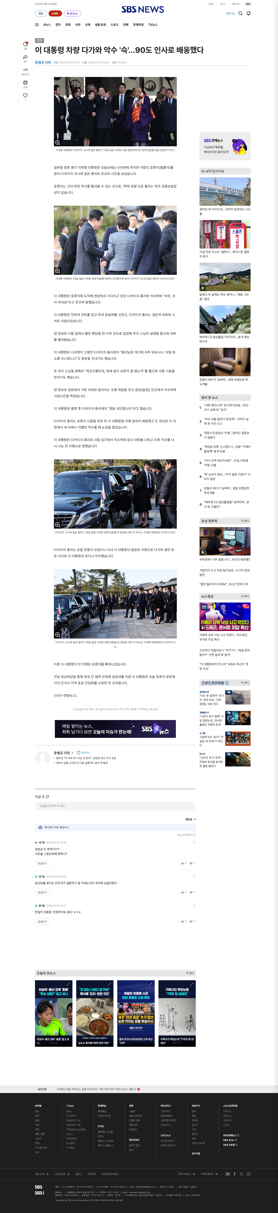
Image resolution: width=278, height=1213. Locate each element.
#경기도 (230, 13)
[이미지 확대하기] (57, 142)
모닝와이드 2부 (73, 1125)
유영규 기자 (62, 753)
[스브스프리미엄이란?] (228, 682)
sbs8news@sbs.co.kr (146, 1187)
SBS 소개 (42, 1174)
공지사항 (196, 1153)
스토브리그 (166, 1125)
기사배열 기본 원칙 (173, 1195)
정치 (58, 25)
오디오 (101, 1125)
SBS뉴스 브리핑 (105, 1140)
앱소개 (195, 1134)
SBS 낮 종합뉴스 (106, 1145)
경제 (68, 25)
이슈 (37, 1152)
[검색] (240, 13)
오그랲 (202, 733)
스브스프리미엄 (230, 1105)
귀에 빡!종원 (166, 1115)
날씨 (194, 1111)
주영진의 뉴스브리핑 (75, 1129)
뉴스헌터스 (71, 1115)
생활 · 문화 (40, 1134)
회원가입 (235, 4)
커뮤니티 (227, 1120)
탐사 (131, 1150)
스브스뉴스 (166, 1134)
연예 (125, 25)
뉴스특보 (70, 1147)
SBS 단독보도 (135, 1115)
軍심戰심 (102, 1111)
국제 (87, 25)
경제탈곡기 (204, 712)
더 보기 (189, 972)
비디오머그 (166, 1105)
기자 (194, 1129)
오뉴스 (69, 1134)
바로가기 (196, 1105)
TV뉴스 (153, 25)
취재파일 (138, 25)
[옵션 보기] (193, 842)
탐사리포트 (134, 1139)
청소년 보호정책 (193, 1195)
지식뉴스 (227, 1111)
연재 (131, 1105)
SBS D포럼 (229, 1144)
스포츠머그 (166, 1111)
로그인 (222, 4)
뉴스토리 (70, 1143)
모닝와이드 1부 (73, 1120)
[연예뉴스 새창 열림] (225, 146)
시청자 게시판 (198, 1143)
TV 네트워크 (41, 1147)
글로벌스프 (204, 692)
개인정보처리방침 (110, 1174)
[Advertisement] (115, 949)
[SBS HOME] (248, 4)
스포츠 (115, 25)
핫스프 (202, 754)
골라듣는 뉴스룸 (105, 1131)
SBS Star (228, 1139)
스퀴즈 (226, 1125)
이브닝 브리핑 (104, 1115)
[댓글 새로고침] (47, 796)
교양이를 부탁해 (168, 1120)
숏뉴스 (195, 1125)
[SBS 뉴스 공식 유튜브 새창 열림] (228, 1174)
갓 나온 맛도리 (167, 1140)
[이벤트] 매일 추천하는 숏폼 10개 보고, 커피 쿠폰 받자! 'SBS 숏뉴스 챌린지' (97, 1088)
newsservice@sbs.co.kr (140, 1192)
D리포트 (133, 1129)
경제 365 (133, 1125)
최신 (37, 1111)
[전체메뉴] (36, 24)
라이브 (195, 1120)
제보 (194, 1115)
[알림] (248, 13)
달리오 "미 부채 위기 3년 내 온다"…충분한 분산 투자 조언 (86, 758)
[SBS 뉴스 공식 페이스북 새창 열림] (235, 1174)
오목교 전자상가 (168, 1145)
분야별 (38, 1105)
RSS (194, 1138)
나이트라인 (71, 1138)
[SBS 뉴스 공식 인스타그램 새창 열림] (248, 1174)
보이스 (101, 1136)
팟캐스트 (227, 1115)
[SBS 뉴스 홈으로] (143, 9)
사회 (77, 25)
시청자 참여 (62, 1174)
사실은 (132, 1111)
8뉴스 (47, 25)
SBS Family (186, 1174)
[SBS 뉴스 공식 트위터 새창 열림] (241, 1174)
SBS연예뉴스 (229, 1135)
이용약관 (92, 1174)
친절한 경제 (134, 1120)
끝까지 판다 (134, 1145)
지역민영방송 (209, 1174)
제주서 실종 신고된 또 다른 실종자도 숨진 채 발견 (82, 762)
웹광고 (79, 1174)
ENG (211, 4)
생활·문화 (100, 25)
